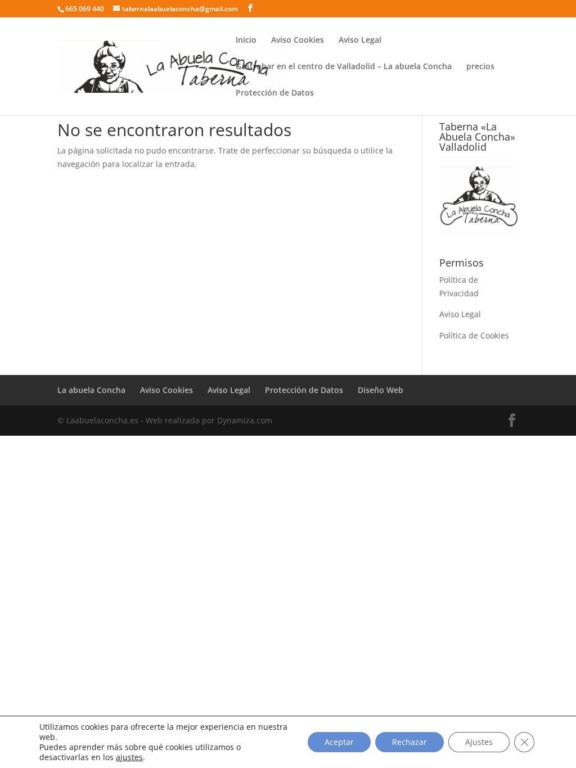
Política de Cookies (474, 335)
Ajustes (479, 742)
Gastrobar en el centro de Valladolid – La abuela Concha (344, 66)
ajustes (129, 757)
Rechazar (409, 742)
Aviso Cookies (297, 40)
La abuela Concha (91, 390)
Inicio (246, 40)
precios (480, 66)
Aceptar (339, 742)
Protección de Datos (275, 93)
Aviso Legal (360, 40)
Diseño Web (380, 390)
